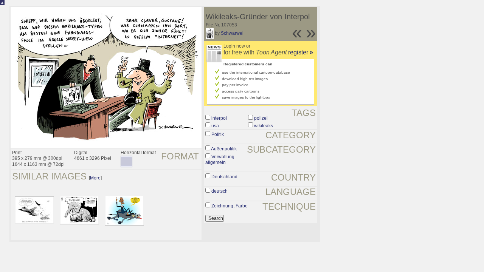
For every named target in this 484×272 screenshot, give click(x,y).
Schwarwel (232, 33)
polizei (261, 118)
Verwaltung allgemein (219, 159)
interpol (219, 118)
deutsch (219, 191)
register (300, 52)
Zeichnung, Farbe (229, 206)
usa (215, 125)
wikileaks (263, 125)
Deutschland (224, 176)
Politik (217, 134)
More (95, 178)
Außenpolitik (224, 148)
